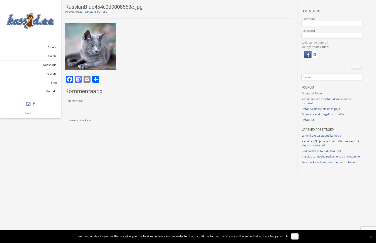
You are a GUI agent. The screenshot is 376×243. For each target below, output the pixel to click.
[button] (307, 57)
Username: (309, 19)
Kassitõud (50, 65)
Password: (309, 31)
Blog (54, 82)
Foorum (52, 73)
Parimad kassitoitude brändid (321, 151)
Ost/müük (308, 120)
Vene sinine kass (78, 120)
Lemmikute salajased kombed (321, 135)
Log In (356, 66)
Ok (294, 236)
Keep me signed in (317, 42)
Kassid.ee (30, 113)
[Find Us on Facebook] (34, 104)
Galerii (52, 56)
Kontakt (51, 91)
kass (104, 11)
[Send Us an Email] (28, 104)
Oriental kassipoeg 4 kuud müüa (323, 114)
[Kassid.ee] (30, 21)
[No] (370, 237)
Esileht (52, 47)
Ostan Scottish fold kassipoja (321, 109)
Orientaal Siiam (312, 93)
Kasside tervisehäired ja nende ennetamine (331, 156)
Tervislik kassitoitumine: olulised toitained (329, 162)
